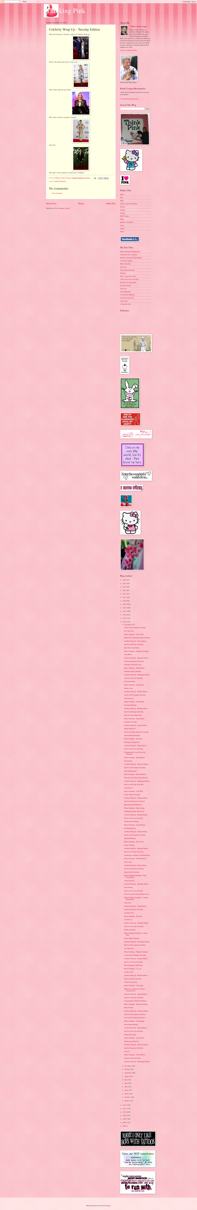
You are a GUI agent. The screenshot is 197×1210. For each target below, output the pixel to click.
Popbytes (123, 273)
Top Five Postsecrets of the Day (134, 661)
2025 (124, 583)
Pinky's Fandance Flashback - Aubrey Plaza (136, 934)
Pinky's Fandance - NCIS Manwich (135, 858)
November (128, 1066)
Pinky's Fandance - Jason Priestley (135, 825)
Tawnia (122, 228)
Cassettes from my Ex (127, 298)
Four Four (123, 288)
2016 (124, 615)
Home (81, 203)
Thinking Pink (66, 10)
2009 (124, 1119)
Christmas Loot (129, 698)
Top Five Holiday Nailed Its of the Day (136, 732)
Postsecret (123, 267)
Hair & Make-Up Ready (131, 938)
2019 (124, 604)
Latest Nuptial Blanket (131, 1024)
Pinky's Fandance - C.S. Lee (132, 969)
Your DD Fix (128, 654)
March (127, 1094)
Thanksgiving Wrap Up (131, 1041)
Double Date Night (130, 1034)
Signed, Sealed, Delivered (132, 1058)
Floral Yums (128, 862)
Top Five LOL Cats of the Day (133, 678)
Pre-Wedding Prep (130, 828)
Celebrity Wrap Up (60, 181)
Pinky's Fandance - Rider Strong (134, 808)
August (127, 1076)
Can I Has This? (129, 948)
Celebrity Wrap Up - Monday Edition (136, 708)
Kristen (122, 207)
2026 (124, 580)
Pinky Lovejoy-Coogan (139, 26)
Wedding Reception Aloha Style (134, 811)
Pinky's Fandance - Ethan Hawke (134, 668)
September (128, 1073)
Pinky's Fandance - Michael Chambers (136, 952)
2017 (124, 611)
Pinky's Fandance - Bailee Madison (135, 774)
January (127, 1101)
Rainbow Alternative (126, 222)
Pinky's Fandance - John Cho (133, 739)
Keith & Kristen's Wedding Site (130, 251)
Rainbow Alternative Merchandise (131, 258)
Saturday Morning (130, 838)
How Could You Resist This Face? (134, 1018)
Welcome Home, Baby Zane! (133, 715)
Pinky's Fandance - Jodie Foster (134, 634)
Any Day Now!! (129, 913)
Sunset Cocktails (129, 845)
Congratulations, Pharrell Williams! (135, 1001)
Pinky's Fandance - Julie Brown (134, 685)
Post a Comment (57, 193)
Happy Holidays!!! (130, 728)
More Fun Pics (128, 1007)
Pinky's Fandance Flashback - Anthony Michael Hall (136, 898)
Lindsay (122, 210)
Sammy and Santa (129, 930)
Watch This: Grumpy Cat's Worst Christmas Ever (134, 990)
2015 (124, 618)
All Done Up (128, 919)
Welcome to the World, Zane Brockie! (136, 778)
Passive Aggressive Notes (128, 276)
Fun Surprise (128, 761)
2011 (124, 1112)
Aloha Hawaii (128, 788)
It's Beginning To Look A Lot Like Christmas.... (135, 753)
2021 (124, 597)
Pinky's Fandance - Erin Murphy (134, 1021)
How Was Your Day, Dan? (128, 282)
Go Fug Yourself (125, 285)
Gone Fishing (128, 887)
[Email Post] (94, 178)
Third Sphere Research (127, 270)
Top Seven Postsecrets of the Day (134, 801)
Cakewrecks (124, 301)
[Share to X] (103, 178)
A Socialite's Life (125, 304)
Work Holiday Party (130, 771)
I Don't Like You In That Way (129, 279)
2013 (124, 1105)
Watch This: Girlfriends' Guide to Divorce (137, 638)
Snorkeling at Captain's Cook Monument (137, 855)
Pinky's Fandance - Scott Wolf (133, 791)
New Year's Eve (129, 631)
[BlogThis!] (101, 178)
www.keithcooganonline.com (129, 99)
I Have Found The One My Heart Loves (136, 894)
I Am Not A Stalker (126, 261)
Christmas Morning (130, 705)
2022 (124, 594)
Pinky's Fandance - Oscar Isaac (133, 985)
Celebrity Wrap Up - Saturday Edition (136, 848)
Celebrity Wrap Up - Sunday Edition (135, 725)
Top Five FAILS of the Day (132, 979)
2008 (124, 1122)
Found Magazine (125, 292)
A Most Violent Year (130, 982)
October (127, 1069)
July (126, 1080)
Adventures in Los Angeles (128, 254)
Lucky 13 (127, 1051)
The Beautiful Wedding (131, 821)
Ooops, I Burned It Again (132, 794)
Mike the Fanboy (125, 264)
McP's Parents (124, 216)
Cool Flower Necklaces (127, 295)
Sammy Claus (128, 688)
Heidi (122, 194)
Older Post (111, 203)
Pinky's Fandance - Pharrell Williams (136, 1004)
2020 (124, 601)
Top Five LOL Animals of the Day (135, 627)
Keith (122, 200)
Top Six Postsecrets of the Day (133, 909)
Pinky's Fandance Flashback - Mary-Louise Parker (135, 876)
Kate (121, 197)
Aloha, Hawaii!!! (129, 881)
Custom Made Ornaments (132, 735)
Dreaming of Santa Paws (132, 742)
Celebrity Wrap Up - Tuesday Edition (135, 691)
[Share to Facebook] (105, 178)
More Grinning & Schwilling (133, 965)
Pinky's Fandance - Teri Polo (133, 916)
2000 (124, 1126)
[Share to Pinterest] (107, 178)
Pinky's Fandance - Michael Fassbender (136, 651)
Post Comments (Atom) (62, 208)
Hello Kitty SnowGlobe (131, 648)
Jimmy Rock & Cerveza (131, 872)
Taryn (122, 225)
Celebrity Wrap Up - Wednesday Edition (136, 675)
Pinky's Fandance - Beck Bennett (134, 757)
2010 (124, 1115)
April (126, 1090)
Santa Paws (127, 903)
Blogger (108, 1205)
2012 (124, 1108)
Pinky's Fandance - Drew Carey (134, 842)
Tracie (122, 231)
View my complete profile (128, 50)
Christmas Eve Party (130, 722)
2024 (124, 587)
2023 (124, 590)
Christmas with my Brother (132, 671)
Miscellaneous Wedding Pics (133, 805)
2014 (124, 622)
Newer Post (51, 203)
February (128, 1097)
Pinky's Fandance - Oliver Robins (134, 1055)
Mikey (122, 219)
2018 (124, 608)
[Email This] (99, 178)
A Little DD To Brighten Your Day (135, 955)
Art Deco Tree (128, 972)
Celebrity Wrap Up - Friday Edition (135, 641)
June (126, 1083)
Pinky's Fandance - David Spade (134, 702)
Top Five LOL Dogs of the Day (134, 644)
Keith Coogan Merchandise (128, 204)
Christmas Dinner (129, 681)
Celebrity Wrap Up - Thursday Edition (136, 658)
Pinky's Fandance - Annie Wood (134, 1038)
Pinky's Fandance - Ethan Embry (134, 718)
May (126, 1087)
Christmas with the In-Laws (132, 664)
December (128, 624)
